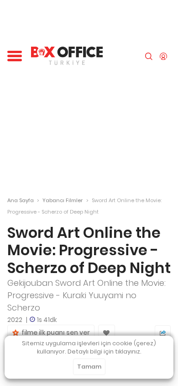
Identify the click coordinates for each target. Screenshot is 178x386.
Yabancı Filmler (62, 200)
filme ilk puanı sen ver (54, 332)
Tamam (89, 366)
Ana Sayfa (20, 200)
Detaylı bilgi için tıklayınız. (104, 351)
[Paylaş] (163, 333)
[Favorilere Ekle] (106, 333)
